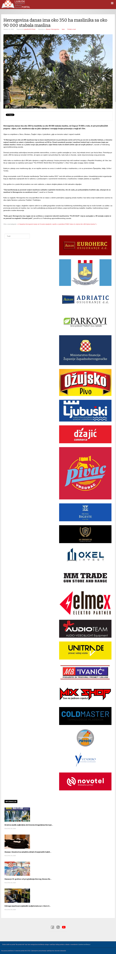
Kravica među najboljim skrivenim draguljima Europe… (29, 825)
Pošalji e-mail (71, 29)
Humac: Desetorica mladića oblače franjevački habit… (28, 852)
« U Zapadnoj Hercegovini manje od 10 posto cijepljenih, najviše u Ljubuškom (41, 224)
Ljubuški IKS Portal (29, 29)
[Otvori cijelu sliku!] (58, 71)
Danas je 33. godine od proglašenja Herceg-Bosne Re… (28, 879)
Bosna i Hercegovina (52, 29)
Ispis (63, 29)
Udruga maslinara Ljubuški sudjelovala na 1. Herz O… (28, 906)
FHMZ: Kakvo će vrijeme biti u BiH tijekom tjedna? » (81, 224)
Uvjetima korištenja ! (84, 944)
